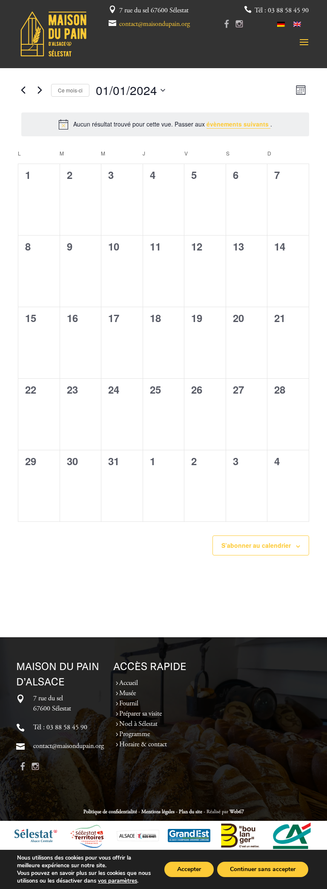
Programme (134, 734)
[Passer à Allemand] (281, 24)
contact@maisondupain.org (154, 24)
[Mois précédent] (23, 90)
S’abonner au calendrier (256, 545)
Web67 (236, 811)
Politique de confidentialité (110, 811)
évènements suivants (238, 124)
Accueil (128, 683)
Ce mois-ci (70, 90)
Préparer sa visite (140, 714)
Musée (127, 693)
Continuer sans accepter (262, 869)
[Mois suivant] (39, 90)
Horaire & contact (143, 744)
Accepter (189, 869)
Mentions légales (158, 811)
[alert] (165, 124)
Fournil (128, 703)
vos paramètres (117, 881)
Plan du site (190, 811)
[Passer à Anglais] (297, 24)
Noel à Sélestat (138, 724)
